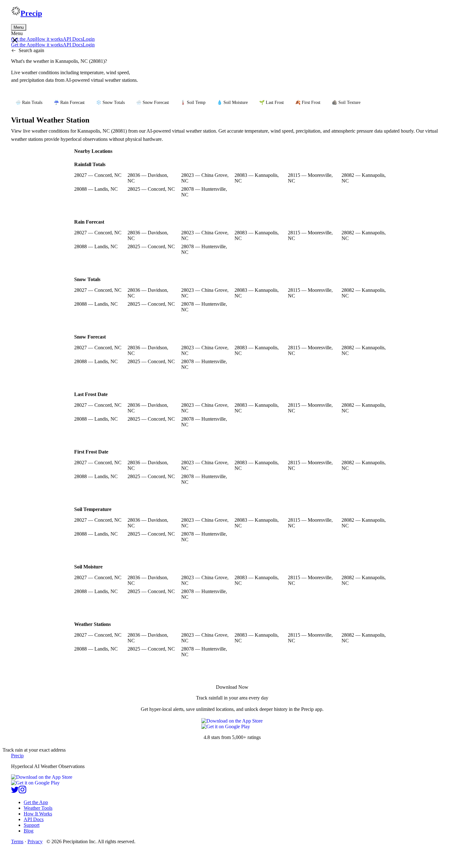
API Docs (73, 39)
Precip (31, 13)
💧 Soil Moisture (232, 102)
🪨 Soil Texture (346, 102)
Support (31, 825)
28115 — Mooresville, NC (310, 177)
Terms (17, 841)
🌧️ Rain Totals (28, 102)
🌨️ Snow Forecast (152, 102)
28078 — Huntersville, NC (204, 191)
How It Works (38, 813)
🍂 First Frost (307, 102)
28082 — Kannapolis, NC (364, 177)
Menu (19, 27)
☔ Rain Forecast (69, 102)
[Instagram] (22, 791)
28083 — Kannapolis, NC (257, 177)
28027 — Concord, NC (98, 175)
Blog (28, 830)
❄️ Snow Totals (110, 102)
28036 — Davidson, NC (148, 177)
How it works (49, 39)
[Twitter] (15, 791)
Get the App (36, 802)
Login (89, 39)
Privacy (35, 841)
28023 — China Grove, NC (205, 177)
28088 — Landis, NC (96, 189)
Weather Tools (38, 808)
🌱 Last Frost (271, 102)
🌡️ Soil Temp (192, 102)
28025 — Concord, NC (151, 189)
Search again (31, 50)
